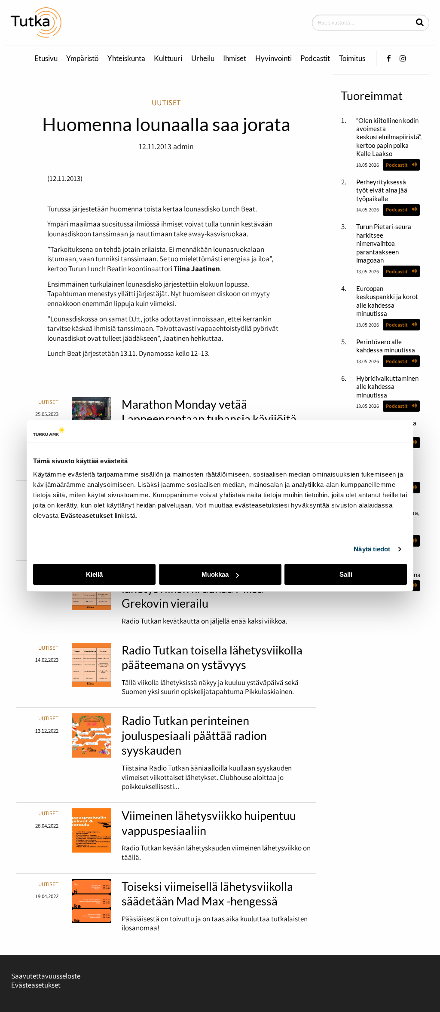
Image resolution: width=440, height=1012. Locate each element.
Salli (345, 574)
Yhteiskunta (126, 58)
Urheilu (202, 58)
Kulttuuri (168, 58)
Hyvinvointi (273, 58)
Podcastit (315, 58)
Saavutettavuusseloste (45, 976)
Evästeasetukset (36, 985)
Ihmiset (234, 58)
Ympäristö (82, 58)
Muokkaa (215, 574)
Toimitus (352, 58)
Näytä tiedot (372, 549)
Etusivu (46, 58)
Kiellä (94, 574)
